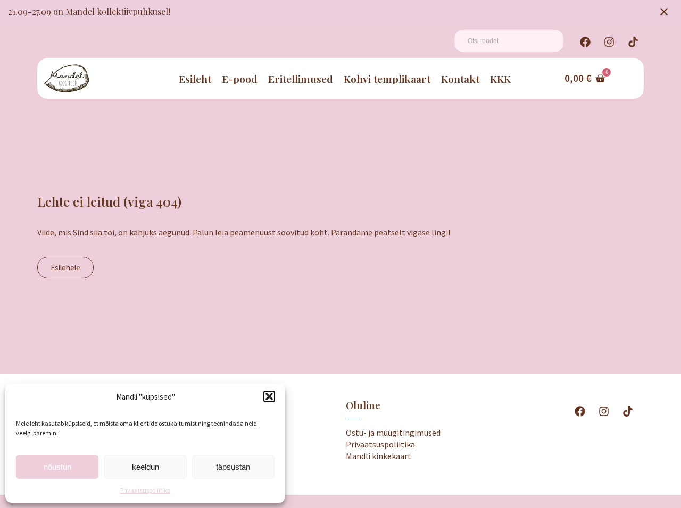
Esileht (195, 79)
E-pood (240, 79)
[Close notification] (664, 11)
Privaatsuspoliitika (145, 490)
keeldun (145, 466)
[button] (269, 396)
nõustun (57, 466)
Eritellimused (300, 79)
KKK (500, 79)
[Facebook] (585, 42)
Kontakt (460, 79)
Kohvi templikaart (387, 79)
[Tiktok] (633, 42)
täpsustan (233, 466)
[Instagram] (609, 42)
